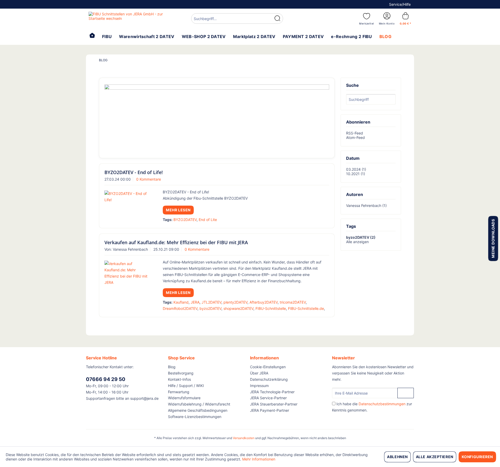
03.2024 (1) (356, 169)
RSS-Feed (354, 133)
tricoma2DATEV (293, 302)
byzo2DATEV (210, 308)
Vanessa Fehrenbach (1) (366, 205)
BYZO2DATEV (185, 219)
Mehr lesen (178, 210)
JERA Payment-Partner (269, 410)
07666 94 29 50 (105, 379)
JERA (195, 302)
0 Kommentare (148, 179)
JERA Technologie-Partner (272, 392)
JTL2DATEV (211, 302)
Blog (172, 367)
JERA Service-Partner (268, 398)
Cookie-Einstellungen (268, 367)
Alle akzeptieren (434, 456)
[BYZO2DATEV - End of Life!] (126, 197)
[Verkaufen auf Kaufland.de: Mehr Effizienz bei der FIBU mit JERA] (126, 273)
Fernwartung (178, 392)
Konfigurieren (477, 456)
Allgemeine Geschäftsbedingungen (197, 410)
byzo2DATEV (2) (361, 237)
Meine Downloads (493, 238)
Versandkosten (243, 438)
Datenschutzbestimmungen (382, 404)
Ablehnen (397, 456)
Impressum (259, 385)
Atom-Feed (355, 137)
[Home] (92, 36)
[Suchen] (277, 18)
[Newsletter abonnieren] (405, 393)
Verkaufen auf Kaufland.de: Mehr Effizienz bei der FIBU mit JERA (176, 242)
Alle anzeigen (357, 241)
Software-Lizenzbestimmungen (194, 416)
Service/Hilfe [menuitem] (400, 4)
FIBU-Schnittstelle (270, 308)
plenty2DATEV (235, 302)
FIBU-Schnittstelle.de (306, 308)
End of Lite (208, 219)
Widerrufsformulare (184, 398)
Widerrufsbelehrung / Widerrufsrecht (199, 404)
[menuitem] (237, 19)
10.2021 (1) (355, 173)
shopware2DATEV (238, 308)
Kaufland (181, 302)
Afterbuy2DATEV (263, 302)
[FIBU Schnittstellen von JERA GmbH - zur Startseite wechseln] (128, 18)
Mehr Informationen (258, 459)
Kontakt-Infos (179, 379)
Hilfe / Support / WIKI (186, 385)
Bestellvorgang (180, 373)
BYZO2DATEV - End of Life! (133, 172)
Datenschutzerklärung (269, 379)
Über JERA (259, 373)
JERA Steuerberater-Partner (273, 404)
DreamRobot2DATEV (180, 308)
